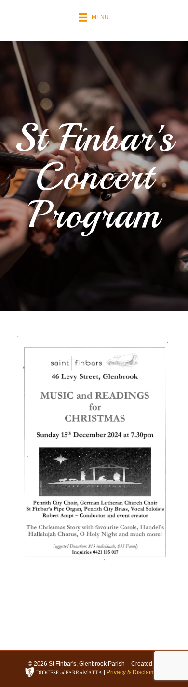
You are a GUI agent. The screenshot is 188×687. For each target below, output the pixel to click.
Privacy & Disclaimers (135, 672)
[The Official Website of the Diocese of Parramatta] (63, 672)
